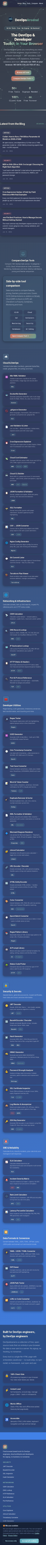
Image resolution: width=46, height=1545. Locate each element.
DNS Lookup (7, 1490)
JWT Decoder (8, 1466)
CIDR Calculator (8, 1487)
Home (20, 3)
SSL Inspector (8, 1473)
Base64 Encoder (8, 1470)
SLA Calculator (8, 1497)
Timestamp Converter (10, 1517)
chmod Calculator (9, 1514)
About (41, 3)
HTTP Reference (8, 1494)
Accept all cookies (29, 1541)
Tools (28, 3)
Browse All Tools (23, 72)
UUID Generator (8, 1521)
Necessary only (11, 1541)
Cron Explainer (8, 1510)
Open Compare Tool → (20, 336)
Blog (24, 3)
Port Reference (8, 1501)
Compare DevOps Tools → (23, 78)
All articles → (41, 124)
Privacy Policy (12, 1535)
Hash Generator (8, 1477)
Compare (35, 3)
